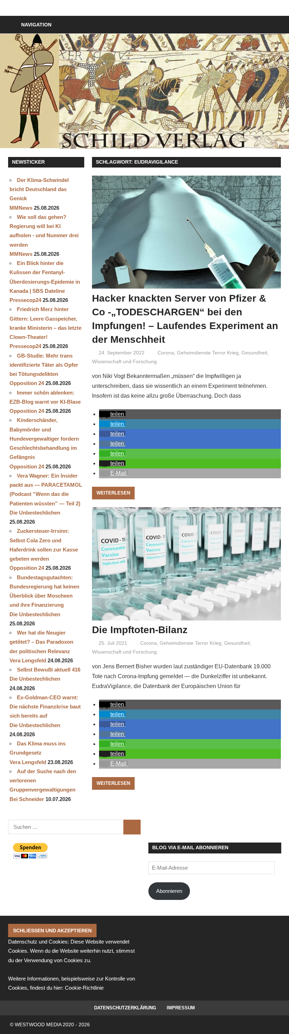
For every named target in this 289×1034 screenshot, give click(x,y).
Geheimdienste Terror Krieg (208, 352)
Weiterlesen (113, 493)
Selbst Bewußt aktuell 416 (48, 670)
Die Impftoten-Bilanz (139, 629)
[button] (112, 414)
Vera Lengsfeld (28, 660)
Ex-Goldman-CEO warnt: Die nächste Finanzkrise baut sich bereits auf (45, 706)
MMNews (21, 208)
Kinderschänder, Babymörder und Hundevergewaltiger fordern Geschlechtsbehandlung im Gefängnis (44, 438)
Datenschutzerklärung (125, 1007)
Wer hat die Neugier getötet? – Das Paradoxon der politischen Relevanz (41, 642)
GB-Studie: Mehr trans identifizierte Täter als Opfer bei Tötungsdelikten (44, 365)
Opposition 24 (27, 383)
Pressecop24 (25, 300)
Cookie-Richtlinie (84, 988)
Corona (166, 352)
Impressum (181, 1007)
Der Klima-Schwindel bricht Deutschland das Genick (39, 189)
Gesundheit (254, 352)
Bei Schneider (27, 799)
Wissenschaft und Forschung (124, 361)
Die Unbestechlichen (35, 513)
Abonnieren (169, 891)
